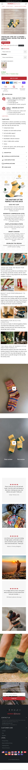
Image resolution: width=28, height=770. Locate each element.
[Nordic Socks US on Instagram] (15, 710)
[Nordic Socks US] (14, 3)
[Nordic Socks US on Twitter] (7, 710)
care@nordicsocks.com (7, 723)
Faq (3, 733)
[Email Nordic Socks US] (20, 710)
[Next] (25, 21)
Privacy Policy (5, 740)
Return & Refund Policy (7, 743)
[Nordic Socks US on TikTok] (17, 710)
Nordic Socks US (15, 759)
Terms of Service (6, 748)
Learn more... (5, 116)
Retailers (4, 735)
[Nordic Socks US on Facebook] (9, 710)
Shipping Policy (5, 745)
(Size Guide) (6, 48)
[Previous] (2, 21)
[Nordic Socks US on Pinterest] (12, 710)
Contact (3, 730)
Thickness (4, 54)
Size (5, 48)
